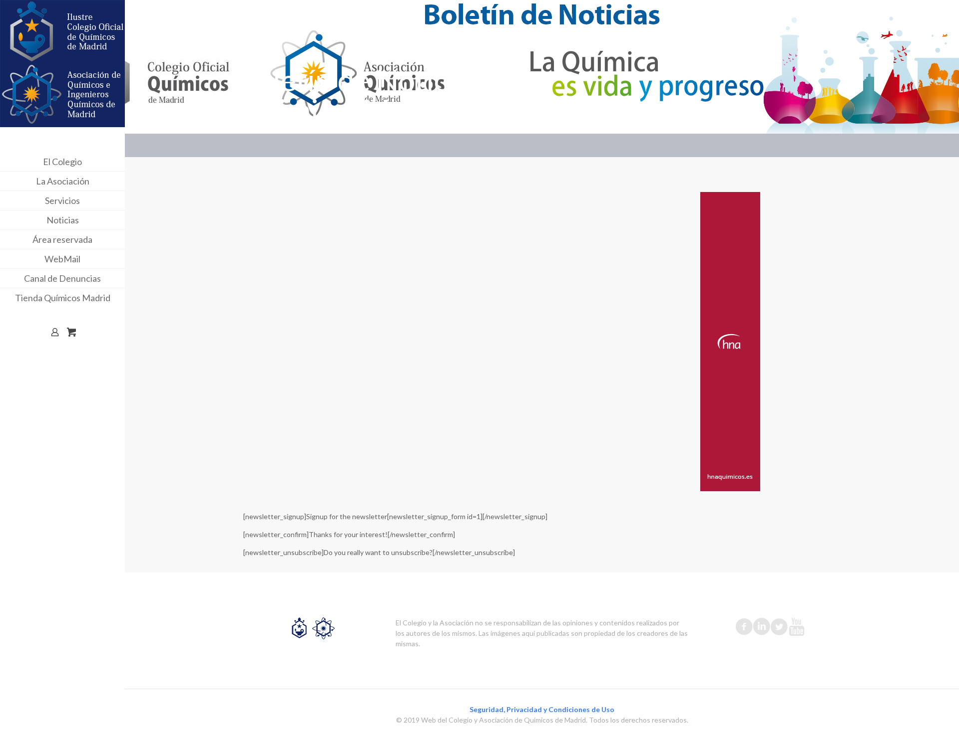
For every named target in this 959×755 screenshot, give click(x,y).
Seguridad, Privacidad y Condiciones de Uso (542, 709)
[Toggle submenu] (115, 161)
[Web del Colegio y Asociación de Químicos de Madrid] (62, 63)
